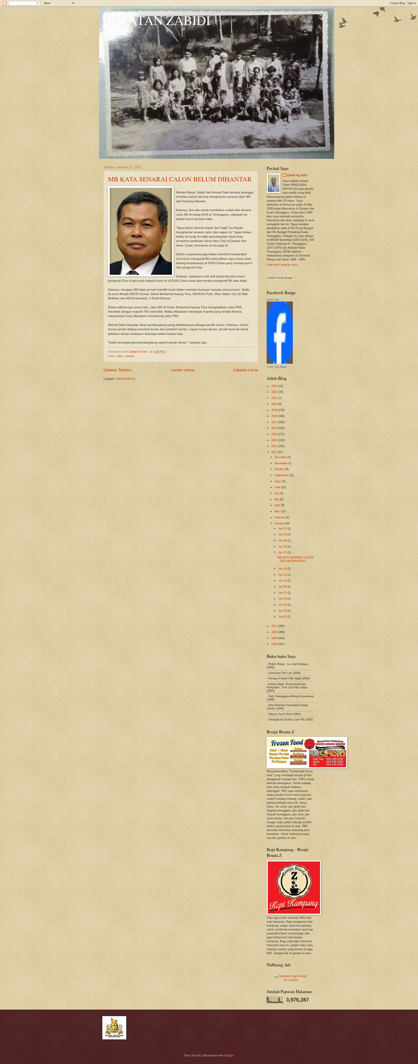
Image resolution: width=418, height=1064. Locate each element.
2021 (274, 398)
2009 (274, 638)
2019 (274, 410)
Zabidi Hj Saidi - (298, 175)
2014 (274, 440)
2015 (274, 434)
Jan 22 (282, 528)
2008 (274, 644)
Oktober (280, 469)
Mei (277, 499)
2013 (274, 446)
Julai (278, 487)
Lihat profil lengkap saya (282, 264)
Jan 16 (282, 568)
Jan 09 (282, 586)
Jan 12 (282, 580)
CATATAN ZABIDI (156, 20)
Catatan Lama (245, 370)
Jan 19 (282, 540)
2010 (274, 632)
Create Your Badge (277, 366)
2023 (274, 386)
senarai (129, 356)
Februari (280, 517)
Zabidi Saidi (273, 299)
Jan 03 (282, 604)
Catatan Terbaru (117, 370)
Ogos (278, 481)
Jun (277, 493)
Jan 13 (282, 574)
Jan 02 (282, 610)
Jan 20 (282, 534)
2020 (274, 404)
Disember (281, 457)
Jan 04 (282, 598)
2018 (274, 416)
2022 (274, 392)
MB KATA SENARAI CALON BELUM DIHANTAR (180, 178)
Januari (280, 523)
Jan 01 (282, 616)
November (281, 463)
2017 (274, 422)
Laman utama (182, 370)
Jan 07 (282, 592)
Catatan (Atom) (125, 378)
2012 (274, 452)
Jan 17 (282, 552)
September (282, 475)
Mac (278, 511)
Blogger (229, 1055)
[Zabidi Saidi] (280, 362)
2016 (274, 428)
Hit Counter (291, 980)
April (278, 505)
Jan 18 (282, 546)
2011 (274, 626)
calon (119, 356)
